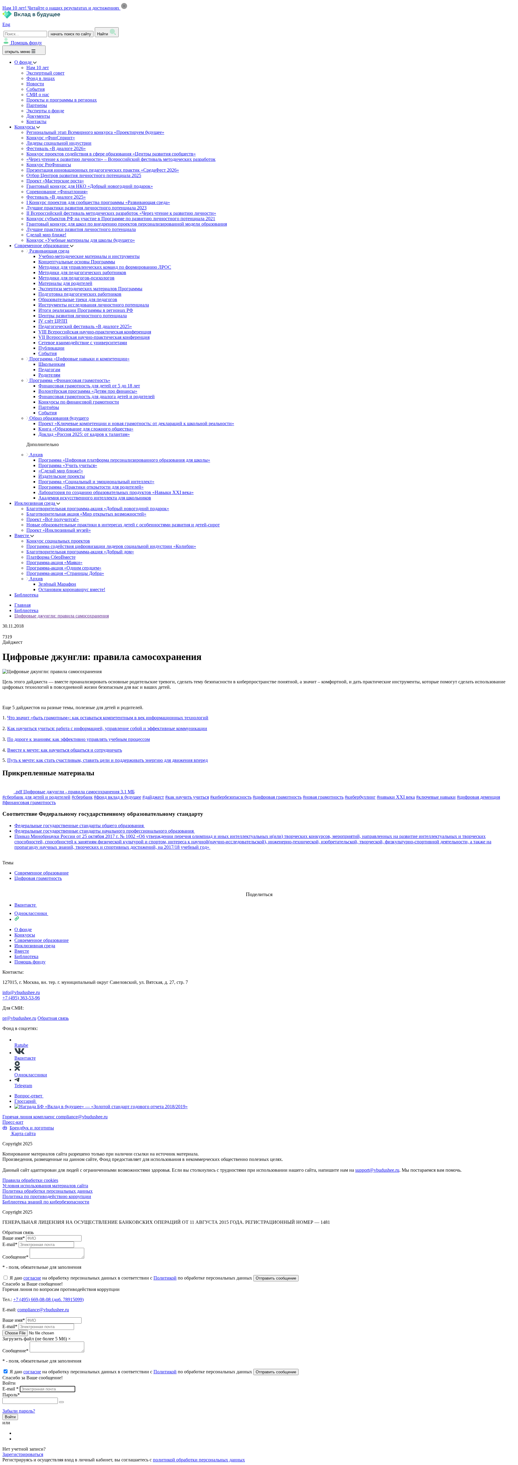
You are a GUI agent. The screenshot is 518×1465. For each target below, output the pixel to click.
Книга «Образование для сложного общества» (85, 428)
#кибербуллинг (360, 797)
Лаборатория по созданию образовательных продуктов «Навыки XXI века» (116, 492)
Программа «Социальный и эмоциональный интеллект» (96, 481)
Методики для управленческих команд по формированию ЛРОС (104, 267)
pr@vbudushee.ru (19, 1018)
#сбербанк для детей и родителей (36, 797)
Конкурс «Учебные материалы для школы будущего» (80, 240)
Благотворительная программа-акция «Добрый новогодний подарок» (97, 508)
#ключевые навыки (436, 797)
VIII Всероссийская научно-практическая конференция (94, 331)
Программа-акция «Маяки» (54, 562)
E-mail (9, 1244)
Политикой (165, 1277)
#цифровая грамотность (277, 797)
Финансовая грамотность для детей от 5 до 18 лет (89, 385)
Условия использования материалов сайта (45, 1185)
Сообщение (15, 1256)
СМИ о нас (37, 94)
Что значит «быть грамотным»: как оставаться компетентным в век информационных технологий (107, 717)
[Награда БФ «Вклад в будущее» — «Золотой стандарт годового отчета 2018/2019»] (101, 1106)
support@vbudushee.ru (377, 1170)
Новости (35, 83)
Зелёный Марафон (57, 584)
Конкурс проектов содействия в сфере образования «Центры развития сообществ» (111, 153)
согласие (32, 1277)
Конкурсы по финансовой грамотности (78, 401)
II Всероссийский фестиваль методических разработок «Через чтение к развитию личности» (121, 213)
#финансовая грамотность (29, 802)
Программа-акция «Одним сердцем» (63, 567)
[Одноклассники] (18, 1438)
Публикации (51, 348)
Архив (35, 454)
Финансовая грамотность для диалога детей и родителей (96, 396)
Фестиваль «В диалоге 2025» (56, 197)
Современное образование (42, 245)
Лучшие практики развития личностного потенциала (81, 229)
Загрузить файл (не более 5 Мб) (34, 1338)
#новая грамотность (323, 797)
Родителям (49, 374)
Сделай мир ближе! (46, 234)
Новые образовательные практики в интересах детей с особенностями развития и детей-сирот (123, 524)
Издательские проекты (61, 476)
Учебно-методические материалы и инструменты (89, 256)
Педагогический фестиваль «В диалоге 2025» (85, 326)
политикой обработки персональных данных (199, 1459)
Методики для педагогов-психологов (76, 277)
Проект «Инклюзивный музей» (58, 530)
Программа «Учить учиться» (67, 465)
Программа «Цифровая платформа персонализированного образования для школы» (124, 460)
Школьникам (51, 364)
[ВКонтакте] (18, 1433)
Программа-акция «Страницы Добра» (65, 573)
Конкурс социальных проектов (58, 540)
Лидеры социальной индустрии (58, 143)
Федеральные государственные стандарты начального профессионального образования (104, 830)
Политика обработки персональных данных (47, 1191)
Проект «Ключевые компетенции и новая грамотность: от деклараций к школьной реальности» (136, 423)
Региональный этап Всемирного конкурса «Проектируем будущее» (95, 132)
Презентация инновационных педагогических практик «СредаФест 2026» (102, 170)
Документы (38, 116)
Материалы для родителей (65, 283)
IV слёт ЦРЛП (52, 321)
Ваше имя (13, 1238)
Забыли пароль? (18, 1410)
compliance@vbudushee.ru (82, 1116)
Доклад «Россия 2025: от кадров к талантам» (84, 434)
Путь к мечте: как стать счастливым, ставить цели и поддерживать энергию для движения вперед (107, 760)
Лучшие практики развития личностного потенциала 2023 (86, 207)
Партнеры (36, 105)
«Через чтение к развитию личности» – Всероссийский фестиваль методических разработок (121, 159)
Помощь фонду (26, 42)
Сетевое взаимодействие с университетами (82, 342)
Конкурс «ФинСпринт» (50, 137)
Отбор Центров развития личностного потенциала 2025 (83, 175)
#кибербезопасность (231, 797)
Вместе (22, 535)
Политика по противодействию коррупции (46, 1196)
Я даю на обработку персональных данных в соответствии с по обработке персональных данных (131, 1277)
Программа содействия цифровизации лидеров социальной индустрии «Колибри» (111, 546)
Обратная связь (53, 1018)
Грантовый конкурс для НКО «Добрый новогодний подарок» (89, 186)
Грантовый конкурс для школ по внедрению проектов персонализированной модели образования (126, 223)
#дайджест (153, 797)
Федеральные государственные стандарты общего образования (79, 825)
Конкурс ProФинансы (48, 164)
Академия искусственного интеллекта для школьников (94, 497)
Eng (6, 24)
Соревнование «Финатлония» (57, 191)
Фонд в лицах (40, 78)
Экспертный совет (45, 72)
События (35, 89)
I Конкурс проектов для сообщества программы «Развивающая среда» (98, 202)
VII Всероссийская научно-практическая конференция (94, 337)
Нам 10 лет (37, 67)
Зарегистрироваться (22, 1454)
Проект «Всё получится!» (52, 519)
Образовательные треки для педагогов (77, 299)
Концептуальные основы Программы (76, 261)
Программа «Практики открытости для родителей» (91, 487)
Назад (8, 857)
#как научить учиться (187, 797)
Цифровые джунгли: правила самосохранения (61, 615)
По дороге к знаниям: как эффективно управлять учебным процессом (78, 739)
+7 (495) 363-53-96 (21, 997)
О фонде (23, 62)
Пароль (11, 1394)
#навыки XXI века (396, 797)
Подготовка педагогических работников (79, 294)
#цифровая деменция (478, 797)
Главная (22, 605)
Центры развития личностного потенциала (82, 315)
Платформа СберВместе (51, 557)
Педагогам (49, 369)
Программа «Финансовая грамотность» (69, 380)
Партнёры (48, 407)
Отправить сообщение (276, 1278)
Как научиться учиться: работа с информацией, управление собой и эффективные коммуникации (107, 728)
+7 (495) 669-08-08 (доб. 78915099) (48, 1299)
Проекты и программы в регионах (61, 99)
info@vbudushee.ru (21, 992)
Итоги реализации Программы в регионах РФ (85, 310)
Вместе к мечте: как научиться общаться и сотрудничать (64, 750)
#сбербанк (82, 797)
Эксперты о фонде (45, 110)
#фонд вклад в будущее (117, 797)
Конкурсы (25, 126)
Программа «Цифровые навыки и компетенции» (79, 358)
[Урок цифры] (259, 888)
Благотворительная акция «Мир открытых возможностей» (86, 513)
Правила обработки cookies (30, 1180)
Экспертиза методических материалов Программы (90, 288)
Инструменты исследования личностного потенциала (93, 304)
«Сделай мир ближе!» (60, 470)
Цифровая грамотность (38, 878)
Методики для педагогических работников (82, 272)
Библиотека (26, 594)
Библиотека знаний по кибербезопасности (45, 1201)
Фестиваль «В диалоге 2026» (56, 148)
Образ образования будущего (58, 418)
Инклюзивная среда (35, 503)
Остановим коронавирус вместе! (71, 589)
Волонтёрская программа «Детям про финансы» (87, 391)
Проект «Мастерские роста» (55, 180)
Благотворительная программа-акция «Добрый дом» (80, 551)
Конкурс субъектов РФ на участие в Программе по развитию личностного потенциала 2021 (120, 218)
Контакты (36, 121)
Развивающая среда (48, 250)
